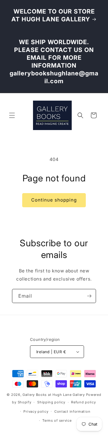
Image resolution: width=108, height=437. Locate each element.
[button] (12, 115)
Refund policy (83, 402)
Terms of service (56, 420)
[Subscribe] (89, 296)
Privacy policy (35, 411)
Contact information (72, 411)
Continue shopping (54, 200)
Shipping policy (51, 402)
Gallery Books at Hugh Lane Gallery (53, 395)
